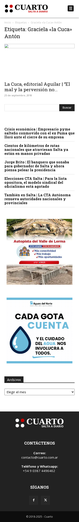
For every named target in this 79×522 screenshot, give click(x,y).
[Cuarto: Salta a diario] (29, 8)
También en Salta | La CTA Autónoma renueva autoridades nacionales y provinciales (37, 199)
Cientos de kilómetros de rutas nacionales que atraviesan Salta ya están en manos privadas (36, 149)
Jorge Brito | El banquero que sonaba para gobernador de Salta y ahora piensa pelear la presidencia (36, 166)
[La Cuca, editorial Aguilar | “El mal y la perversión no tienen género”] (39, 61)
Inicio (7, 22)
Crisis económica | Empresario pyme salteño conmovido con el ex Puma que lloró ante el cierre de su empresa (39, 133)
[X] (45, 500)
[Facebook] (33, 500)
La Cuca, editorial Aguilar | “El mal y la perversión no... (37, 87)
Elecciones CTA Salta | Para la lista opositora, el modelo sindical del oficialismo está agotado (35, 182)
